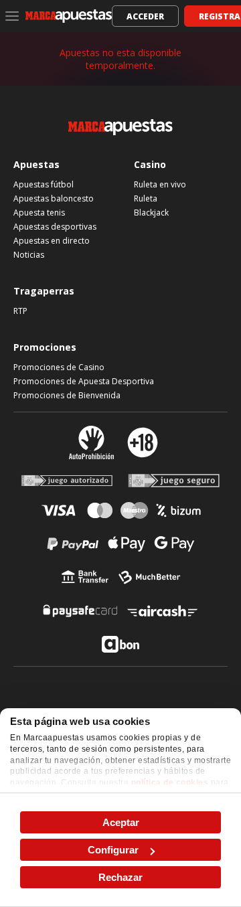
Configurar (113, 849)
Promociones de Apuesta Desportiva (83, 381)
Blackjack (151, 212)
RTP (20, 311)
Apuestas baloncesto (53, 198)
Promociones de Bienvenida (66, 395)
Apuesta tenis (39, 212)
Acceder (145, 16)
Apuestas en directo (51, 240)
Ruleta (145, 198)
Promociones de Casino (58, 367)
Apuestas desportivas (54, 226)
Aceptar (120, 822)
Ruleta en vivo (160, 184)
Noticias (28, 254)
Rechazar (120, 877)
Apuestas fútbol (43, 184)
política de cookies (170, 782)
